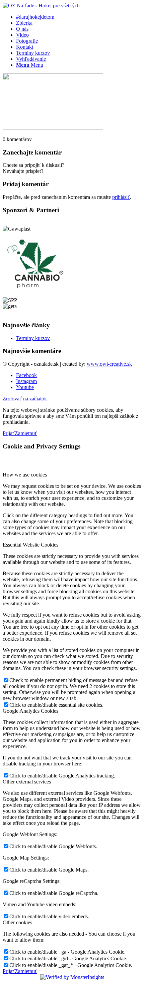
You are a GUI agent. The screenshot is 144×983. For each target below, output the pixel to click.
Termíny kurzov (33, 338)
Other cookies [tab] (17, 922)
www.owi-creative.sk (109, 364)
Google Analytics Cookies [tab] (30, 711)
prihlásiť (121, 197)
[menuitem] (78, 17)
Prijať (9, 433)
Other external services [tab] (27, 781)
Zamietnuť (26, 433)
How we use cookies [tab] (25, 474)
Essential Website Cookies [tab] (30, 545)
